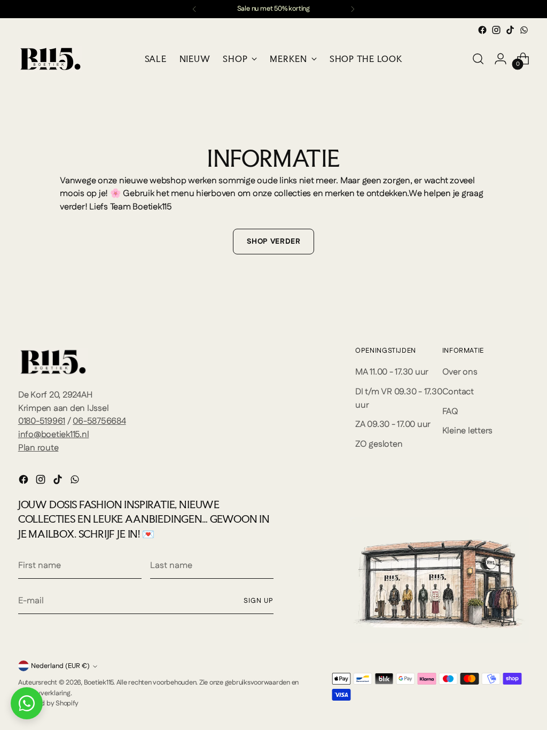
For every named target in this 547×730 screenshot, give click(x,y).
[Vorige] (194, 9)
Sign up (259, 600)
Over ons (460, 372)
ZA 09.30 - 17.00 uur (393, 424)
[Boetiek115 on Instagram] (496, 30)
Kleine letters (467, 430)
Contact (458, 391)
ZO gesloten (378, 444)
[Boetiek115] (50, 59)
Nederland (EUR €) (60, 666)
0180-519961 (41, 421)
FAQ (450, 411)
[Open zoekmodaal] (478, 58)
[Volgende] (352, 9)
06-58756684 (99, 421)
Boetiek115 (99, 682)
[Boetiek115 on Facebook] (482, 30)
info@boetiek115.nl (53, 434)
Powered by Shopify (48, 703)
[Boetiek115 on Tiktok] (510, 30)
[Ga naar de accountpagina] (500, 58)
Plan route (38, 447)
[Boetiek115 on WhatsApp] (524, 30)
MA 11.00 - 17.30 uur (391, 372)
